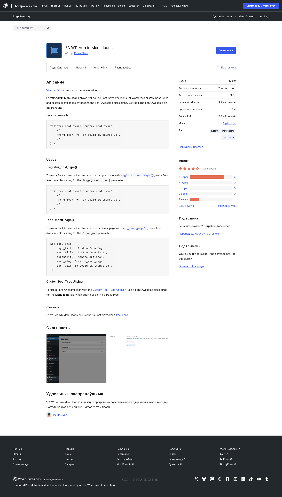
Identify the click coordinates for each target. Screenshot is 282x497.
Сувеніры (175, 464)
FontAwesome (227, 131)
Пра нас (17, 448)
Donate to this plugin (191, 266)
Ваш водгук (186, 205)
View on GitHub (55, 90)
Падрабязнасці (59, 67)
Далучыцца (175, 448)
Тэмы (68, 454)
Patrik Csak (81, 53)
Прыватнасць (20, 464)
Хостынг (18, 459)
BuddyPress (228, 464)
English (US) (229, 123)
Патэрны (70, 464)
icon (224, 137)
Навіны (17, 454)
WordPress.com (230, 448)
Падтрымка (228, 67)
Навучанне (123, 448)
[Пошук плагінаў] (47, 28)
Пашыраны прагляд (191, 147)
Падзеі (172, 454)
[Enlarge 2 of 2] (165, 338)
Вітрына (69, 448)
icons (231, 137)
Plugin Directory (21, 16)
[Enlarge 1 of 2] (102, 338)
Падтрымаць (177, 459)
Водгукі (81, 67)
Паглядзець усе (226, 205)
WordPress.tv (125, 464)
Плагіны (69, 459)
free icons (122, 315)
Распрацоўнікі (125, 459)
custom (214, 131)
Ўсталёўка (100, 67)
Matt (224, 454)
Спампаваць (226, 50)
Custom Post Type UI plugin (109, 289)
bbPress (226, 459)
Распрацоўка (123, 67)
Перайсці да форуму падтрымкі (199, 233)
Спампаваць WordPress (261, 5)
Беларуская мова (53, 479)
